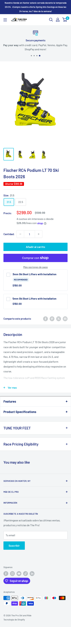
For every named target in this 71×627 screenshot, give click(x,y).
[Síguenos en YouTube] (19, 573)
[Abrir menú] (5, 19)
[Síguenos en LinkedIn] (32, 573)
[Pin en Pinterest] (52, 318)
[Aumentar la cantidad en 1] (38, 234)
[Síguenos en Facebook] (5, 573)
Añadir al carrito (35, 246)
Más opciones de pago (35, 267)
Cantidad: (8, 234)
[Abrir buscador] (51, 20)
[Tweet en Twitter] (58, 318)
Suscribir (14, 545)
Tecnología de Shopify (14, 619)
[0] (65, 20)
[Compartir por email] (65, 318)
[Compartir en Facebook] (45, 318)
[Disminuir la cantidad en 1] (20, 234)
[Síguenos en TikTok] (25, 573)
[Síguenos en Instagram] (12, 573)
